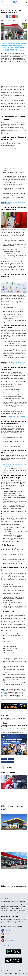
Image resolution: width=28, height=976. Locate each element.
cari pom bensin (6, 762)
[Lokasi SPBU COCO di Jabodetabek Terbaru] (14, 868)
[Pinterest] (13, 16)
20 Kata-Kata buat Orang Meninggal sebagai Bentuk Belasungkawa (13, 729)
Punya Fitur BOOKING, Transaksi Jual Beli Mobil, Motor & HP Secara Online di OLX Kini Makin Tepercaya (13, 719)
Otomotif (3, 5)
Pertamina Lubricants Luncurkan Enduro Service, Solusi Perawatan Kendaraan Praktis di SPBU (13, 808)
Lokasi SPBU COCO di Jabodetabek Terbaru (13, 886)
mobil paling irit (13, 97)
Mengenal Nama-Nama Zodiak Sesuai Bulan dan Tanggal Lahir (12, 723)
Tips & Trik (10, 759)
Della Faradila (5, 20)
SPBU (12, 762)
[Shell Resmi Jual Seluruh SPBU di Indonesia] (14, 830)
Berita (2, 805)
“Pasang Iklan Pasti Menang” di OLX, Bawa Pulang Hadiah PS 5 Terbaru (14, 726)
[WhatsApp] (16, 16)
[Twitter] (10, 16)
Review (2, 885)
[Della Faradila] (3, 767)
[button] (6, 710)
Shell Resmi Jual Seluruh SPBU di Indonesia (13, 848)
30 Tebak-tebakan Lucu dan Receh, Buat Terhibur (12, 732)
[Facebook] (7, 16)
